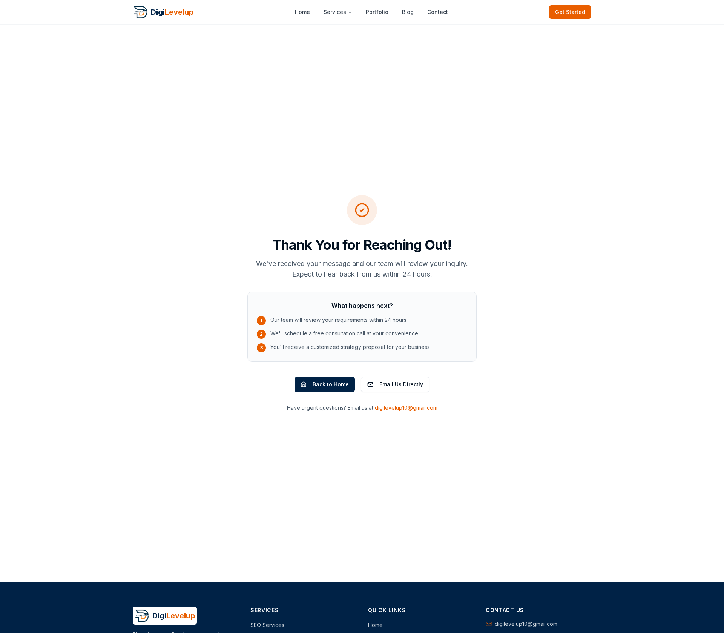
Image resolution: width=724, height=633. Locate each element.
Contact (437, 12)
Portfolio (377, 12)
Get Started (570, 12)
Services (335, 12)
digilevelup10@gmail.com (406, 407)
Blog (408, 12)
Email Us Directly (401, 384)
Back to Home (331, 384)
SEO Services (267, 625)
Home (302, 12)
